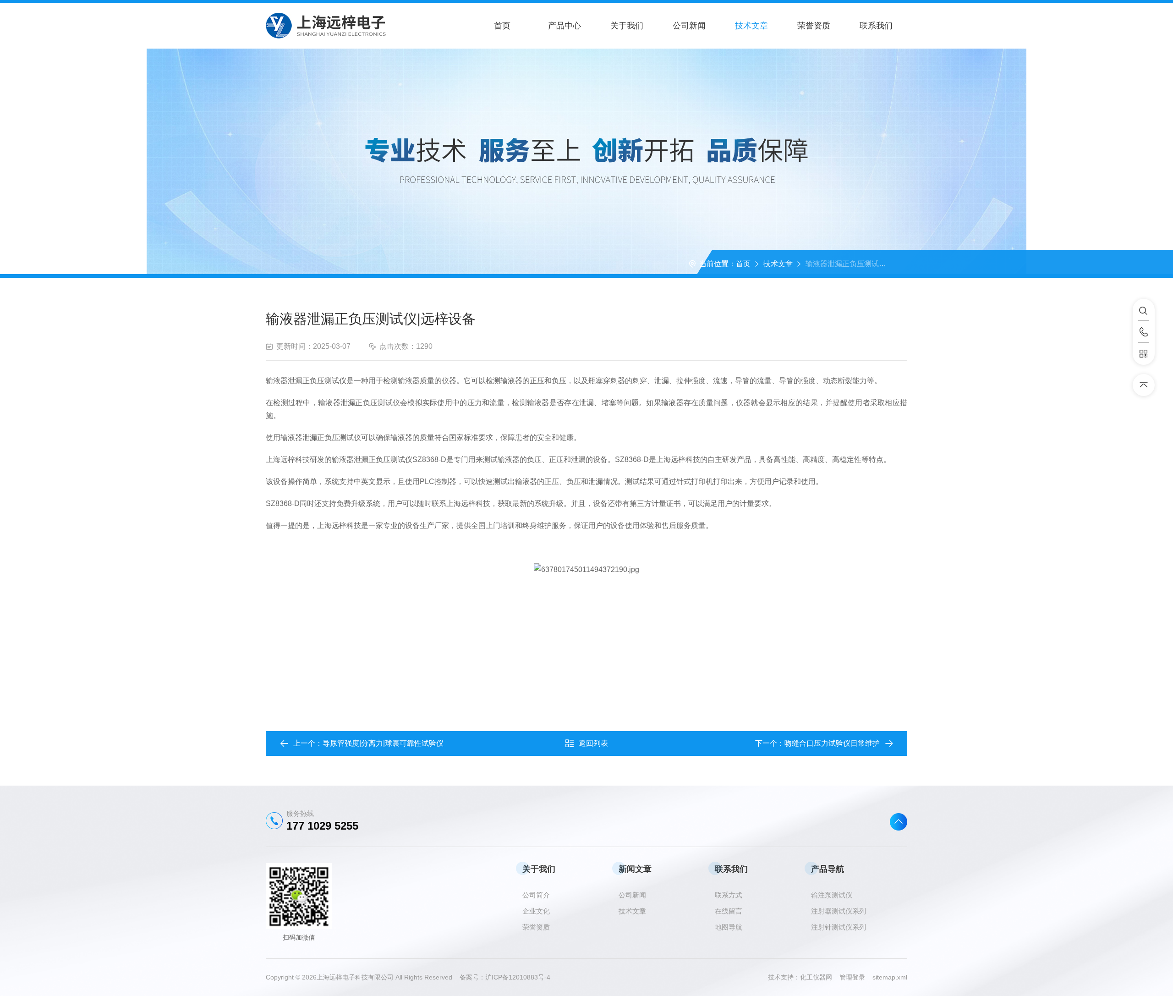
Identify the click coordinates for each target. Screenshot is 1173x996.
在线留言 (728, 911)
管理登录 (852, 977)
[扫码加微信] (1144, 354)
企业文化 (536, 911)
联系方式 (728, 895)
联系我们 (876, 25)
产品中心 (564, 25)
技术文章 (751, 25)
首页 (502, 25)
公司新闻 (689, 25)
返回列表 (593, 743)
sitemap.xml (889, 977)
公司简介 (536, 895)
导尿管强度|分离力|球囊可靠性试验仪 (383, 743)
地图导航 (728, 927)
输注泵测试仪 (831, 895)
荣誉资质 (813, 25)
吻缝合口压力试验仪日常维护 (832, 743)
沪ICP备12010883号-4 (517, 977)
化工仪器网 (819, 977)
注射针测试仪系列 (838, 927)
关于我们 (626, 25)
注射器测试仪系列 (838, 911)
